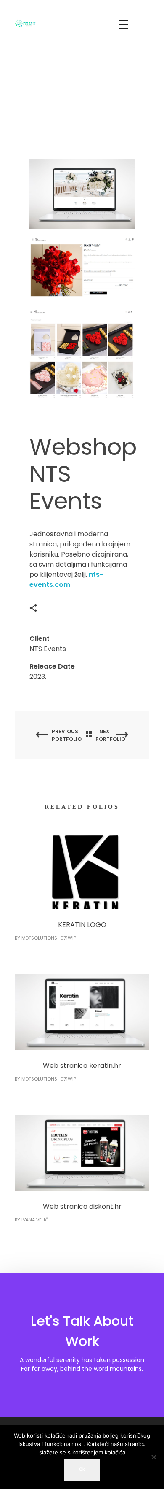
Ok (82, 1469)
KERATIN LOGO (82, 925)
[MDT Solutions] (25, 23)
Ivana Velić (34, 1219)
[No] (153, 1457)
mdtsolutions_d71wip (48, 938)
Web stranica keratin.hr (82, 1065)
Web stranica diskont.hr (82, 1206)
